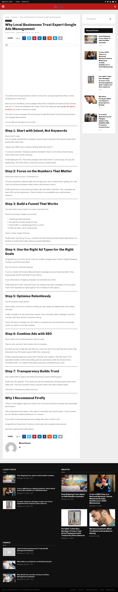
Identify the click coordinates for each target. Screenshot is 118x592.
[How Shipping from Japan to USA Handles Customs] (91, 39)
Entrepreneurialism (92, 590)
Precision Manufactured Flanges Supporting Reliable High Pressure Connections (105, 121)
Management (110, 590)
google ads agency (68, 106)
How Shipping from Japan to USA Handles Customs (105, 39)
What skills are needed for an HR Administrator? (34, 561)
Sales (102, 590)
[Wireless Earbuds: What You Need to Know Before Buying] (91, 100)
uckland (9, 109)
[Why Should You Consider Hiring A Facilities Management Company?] (9, 578)
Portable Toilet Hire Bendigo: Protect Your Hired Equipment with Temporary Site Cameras (106, 81)
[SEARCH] (110, 19)
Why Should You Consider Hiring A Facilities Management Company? (33, 575)
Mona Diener (11, 32)
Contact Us (25, 2)
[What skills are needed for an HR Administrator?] (9, 565)
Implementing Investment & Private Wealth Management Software (32, 549)
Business (8, 20)
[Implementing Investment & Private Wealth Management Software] (9, 552)
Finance (81, 590)
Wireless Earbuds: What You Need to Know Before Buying (105, 101)
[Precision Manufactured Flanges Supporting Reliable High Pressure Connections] (91, 118)
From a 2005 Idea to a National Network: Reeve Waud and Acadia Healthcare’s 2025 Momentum (106, 59)
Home (18, 2)
